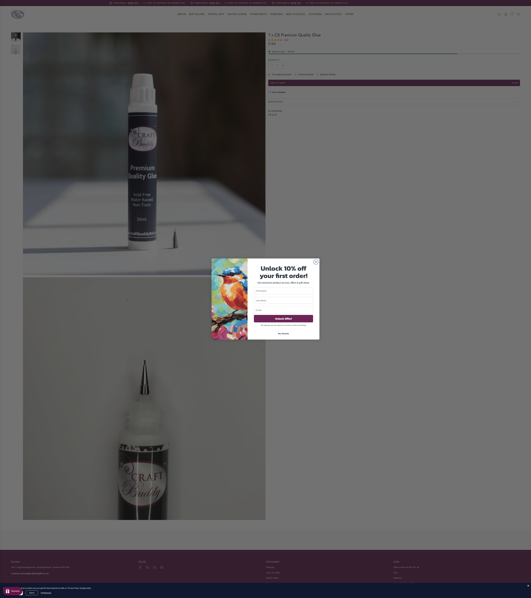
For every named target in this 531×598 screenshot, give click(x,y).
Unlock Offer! (283, 319)
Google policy (85, 588)
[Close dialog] (315, 262)
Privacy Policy (73, 588)
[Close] (528, 585)
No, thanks (283, 333)
